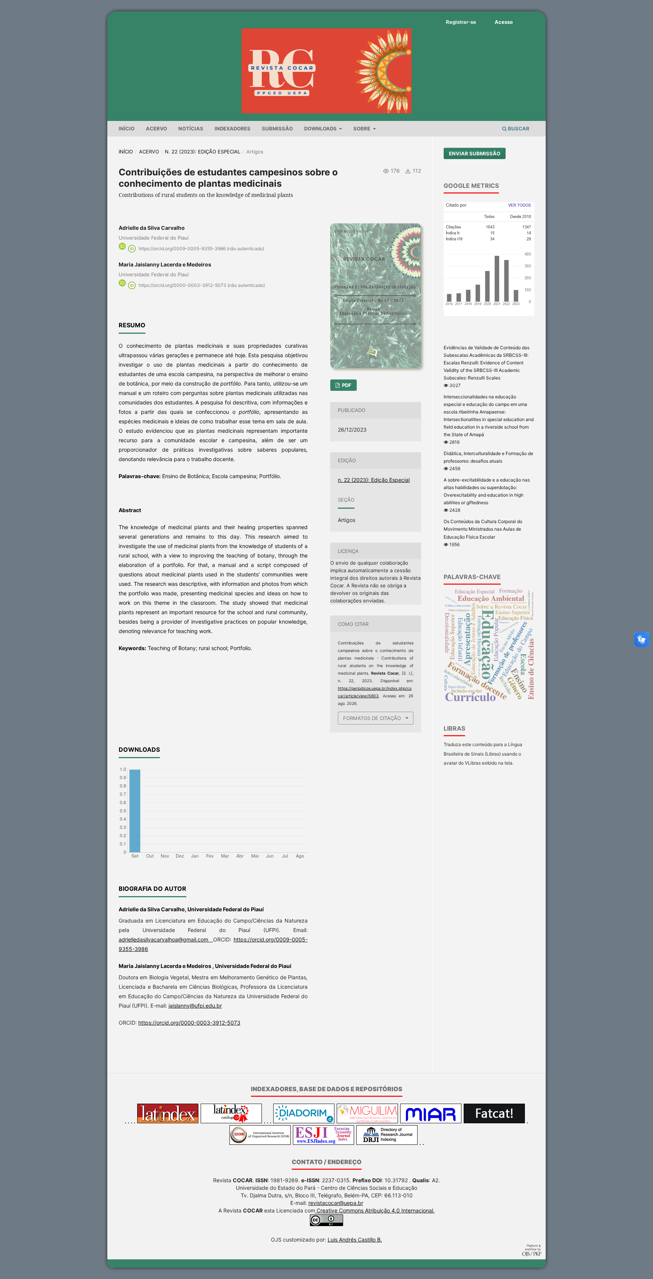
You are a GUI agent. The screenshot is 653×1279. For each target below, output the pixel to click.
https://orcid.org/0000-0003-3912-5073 (189, 1022)
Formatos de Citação (372, 718)
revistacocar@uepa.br (335, 1203)
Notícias (190, 128)
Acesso (504, 22)
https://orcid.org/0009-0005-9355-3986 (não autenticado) (201, 248)
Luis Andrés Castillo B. (355, 1239)
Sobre (362, 128)
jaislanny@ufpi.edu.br (195, 1005)
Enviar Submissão (474, 153)
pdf (346, 385)
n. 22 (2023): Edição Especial (202, 152)
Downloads (321, 128)
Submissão (277, 128)
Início (127, 128)
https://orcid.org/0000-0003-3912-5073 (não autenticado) (202, 285)
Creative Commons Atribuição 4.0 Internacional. (375, 1210)
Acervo (156, 128)
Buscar (518, 128)
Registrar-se (461, 22)
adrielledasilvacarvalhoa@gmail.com (166, 939)
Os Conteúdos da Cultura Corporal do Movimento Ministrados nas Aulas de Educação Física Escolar (483, 529)
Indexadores (233, 128)
